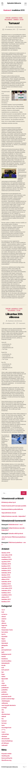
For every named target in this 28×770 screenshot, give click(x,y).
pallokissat (8, 19)
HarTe (3, 634)
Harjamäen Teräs (7, 630)
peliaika (4, 692)
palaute (3, 685)
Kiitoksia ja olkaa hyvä (8, 502)
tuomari (4, 721)
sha (2, 710)
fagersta (4, 625)
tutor (21, 19)
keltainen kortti (6, 654)
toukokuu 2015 (6, 568)
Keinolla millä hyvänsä (16, 533)
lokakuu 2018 (5, 552)
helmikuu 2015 (6, 572)
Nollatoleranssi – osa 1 (16, 524)
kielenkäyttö (5, 663)
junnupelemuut (6, 650)
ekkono (3, 623)
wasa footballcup (7, 741)
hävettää (4, 636)
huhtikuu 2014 (6, 584)
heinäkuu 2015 (6, 564)
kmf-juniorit (5, 670)
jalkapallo (14, 17)
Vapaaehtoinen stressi (8, 513)
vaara (3, 732)
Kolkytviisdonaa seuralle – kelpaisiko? (13, 516)
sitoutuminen (5, 714)
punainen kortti (6, 696)
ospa (3, 683)
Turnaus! (14, 23)
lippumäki (4, 678)
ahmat (3, 616)
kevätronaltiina (6, 661)
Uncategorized (6, 727)
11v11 (3, 610)
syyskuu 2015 (5, 561)
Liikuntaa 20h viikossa (14, 315)
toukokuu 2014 (6, 581)
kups (20, 17)
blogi (3, 621)
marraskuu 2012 (6, 588)
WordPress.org (6, 760)
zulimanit (4, 745)
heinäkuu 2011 (6, 599)
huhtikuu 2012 (6, 592)
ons (2, 681)
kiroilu (3, 665)
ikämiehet (4, 643)
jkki (2, 647)
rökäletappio (5, 701)
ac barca (4, 614)
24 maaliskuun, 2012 (10, 29)
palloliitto (4, 690)
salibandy (4, 703)
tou (2, 718)
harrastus (4, 632)
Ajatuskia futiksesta (14, 3)
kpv (2, 672)
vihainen (4, 736)
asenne (3, 619)
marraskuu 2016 (6, 555)
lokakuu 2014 (5, 575)
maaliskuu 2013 (6, 586)
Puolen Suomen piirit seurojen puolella (13, 506)
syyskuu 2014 (5, 577)
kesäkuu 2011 (5, 601)
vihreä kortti (5, 738)
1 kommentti (22, 29)
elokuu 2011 (5, 597)
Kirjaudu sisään (6, 753)
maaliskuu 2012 (6, 595)
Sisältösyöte (5, 756)
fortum (8, 17)
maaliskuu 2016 (6, 559)
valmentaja (5, 734)
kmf (2, 667)
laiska (3, 676)
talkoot (3, 716)
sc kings (4, 707)
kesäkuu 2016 (5, 557)
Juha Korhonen (18, 27)
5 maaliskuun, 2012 (10, 323)
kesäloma (4, 658)
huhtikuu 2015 (6, 570)
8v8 (2, 612)
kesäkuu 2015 (5, 566)
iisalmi (3, 641)
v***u (3, 730)
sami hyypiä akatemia (8, 705)
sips (2, 712)
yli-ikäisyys (5, 743)
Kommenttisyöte (6, 758)
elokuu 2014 (5, 579)
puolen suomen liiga (7, 698)
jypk (2, 652)
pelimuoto (4, 694)
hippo (3, 639)
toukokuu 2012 (6, 590)
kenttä (3, 656)
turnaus (16, 19)
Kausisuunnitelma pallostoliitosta (12, 509)
